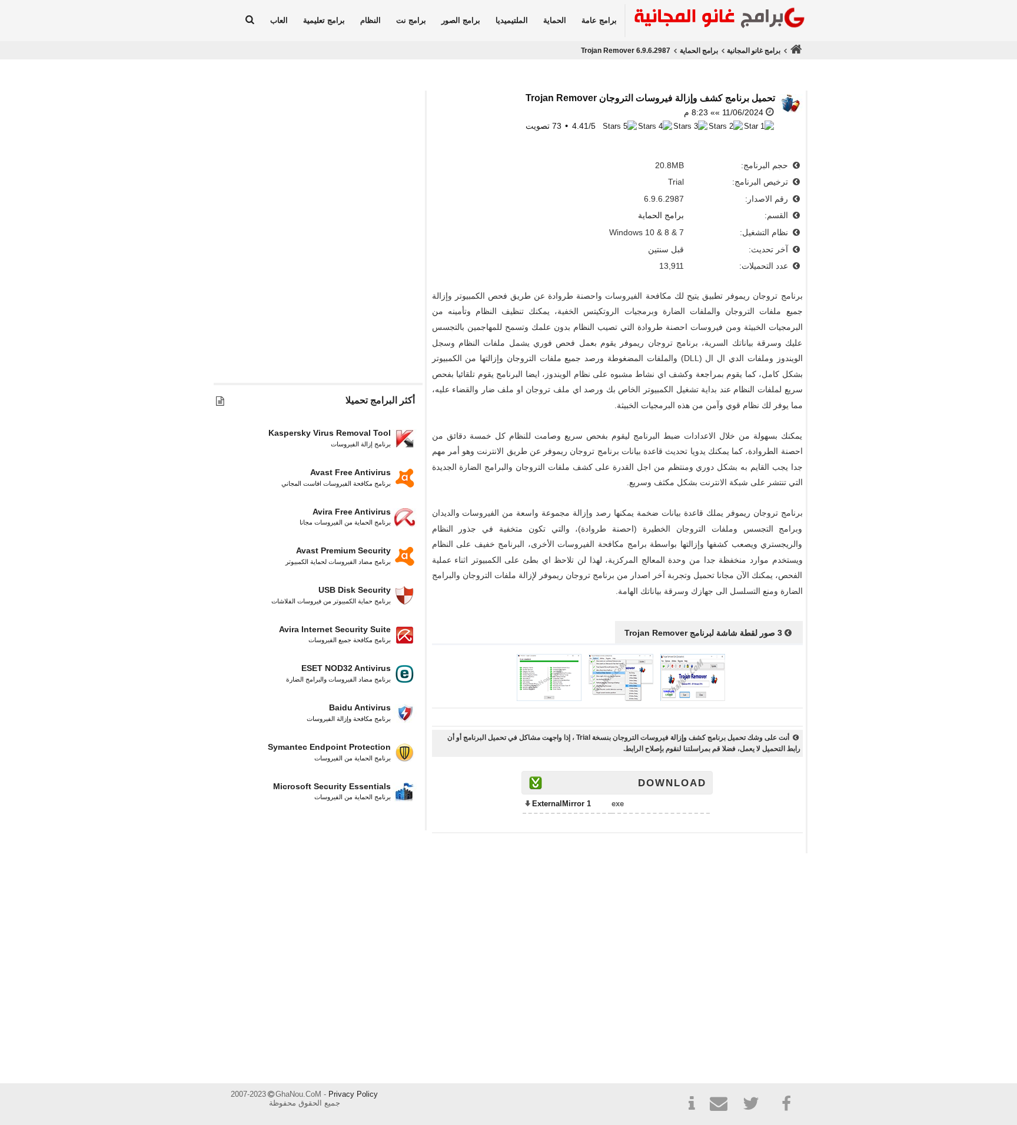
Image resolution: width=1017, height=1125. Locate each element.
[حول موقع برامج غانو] (691, 1105)
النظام (370, 20)
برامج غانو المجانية (753, 50)
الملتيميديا (512, 20)
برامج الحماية (699, 50)
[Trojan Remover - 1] (692, 698)
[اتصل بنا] (723, 1105)
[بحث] (250, 20)
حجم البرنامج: (765, 165)
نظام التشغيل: (765, 232)
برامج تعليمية (324, 20)
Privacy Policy (353, 1094)
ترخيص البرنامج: (761, 181)
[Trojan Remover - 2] (621, 698)
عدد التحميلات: (764, 266)
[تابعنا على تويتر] (755, 1105)
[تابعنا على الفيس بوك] (787, 1103)
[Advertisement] (317, 263)
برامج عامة (599, 20)
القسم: (777, 215)
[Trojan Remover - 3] (549, 698)
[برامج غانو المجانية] (716, 20)
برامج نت (411, 20)
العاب (279, 20)
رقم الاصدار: (767, 198)
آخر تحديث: (769, 249)
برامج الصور (460, 20)
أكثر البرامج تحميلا (380, 400)
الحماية (554, 20)
